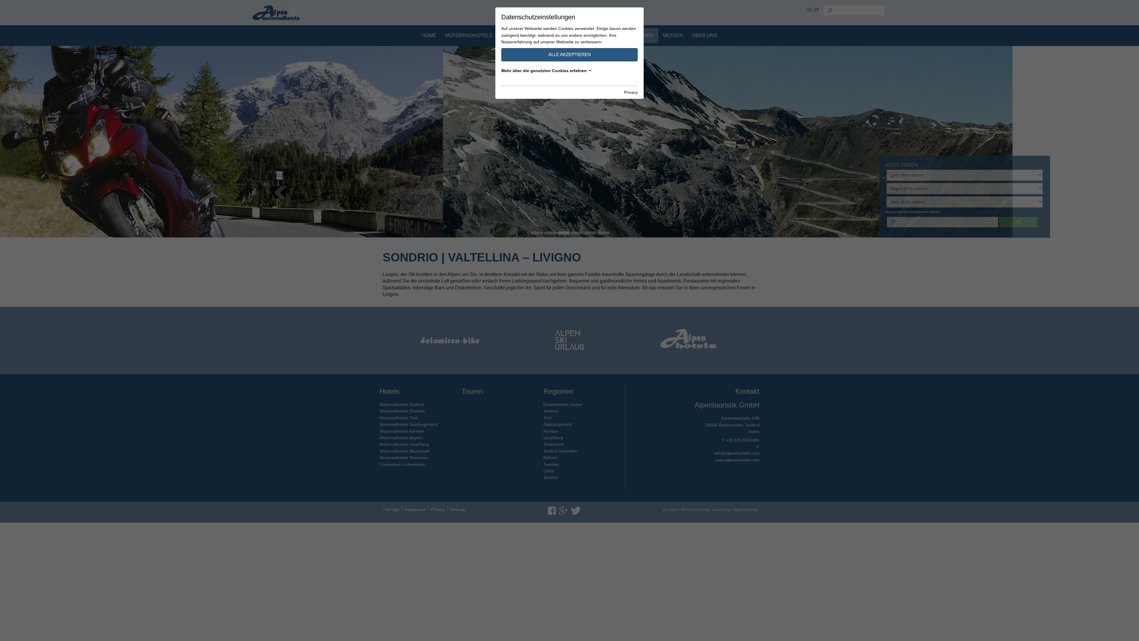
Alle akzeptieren (569, 54)
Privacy (631, 92)
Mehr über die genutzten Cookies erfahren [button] (544, 70)
